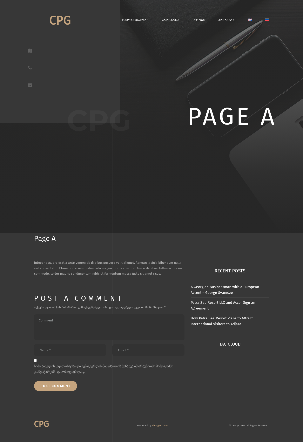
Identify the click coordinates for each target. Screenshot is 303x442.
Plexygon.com (160, 425)
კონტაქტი (226, 20)
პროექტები (171, 20)
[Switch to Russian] (267, 20)
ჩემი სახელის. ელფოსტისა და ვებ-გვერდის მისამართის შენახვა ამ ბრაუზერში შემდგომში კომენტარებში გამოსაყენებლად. (103, 369)
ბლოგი (199, 20)
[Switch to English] (250, 20)
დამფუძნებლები (135, 20)
